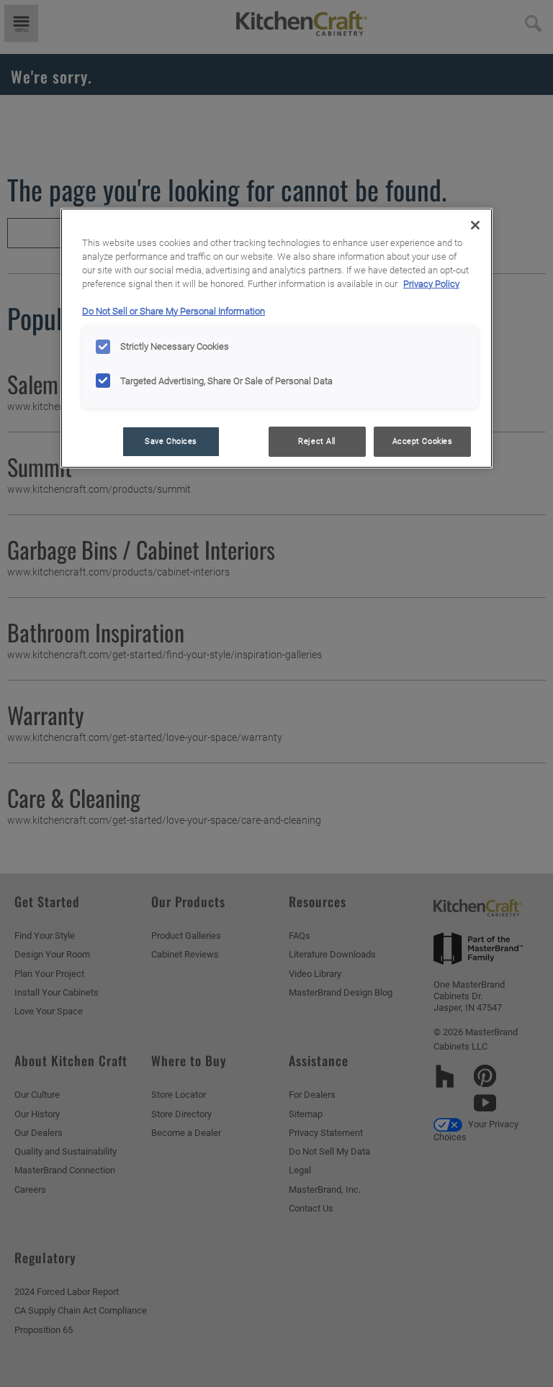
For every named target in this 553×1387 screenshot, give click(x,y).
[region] (276, 338)
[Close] (475, 225)
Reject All (317, 441)
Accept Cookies (422, 441)
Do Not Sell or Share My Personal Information (173, 311)
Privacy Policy (431, 283)
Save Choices (171, 441)
